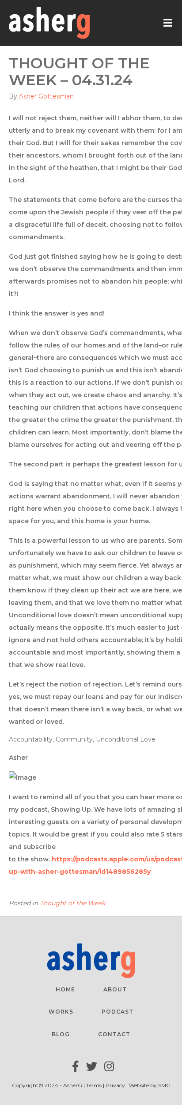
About (115, 989)
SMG (164, 1085)
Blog (61, 1034)
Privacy (115, 1085)
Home (65, 989)
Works (61, 1011)
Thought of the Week (72, 903)
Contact (114, 1034)
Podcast (117, 1011)
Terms (94, 1085)
